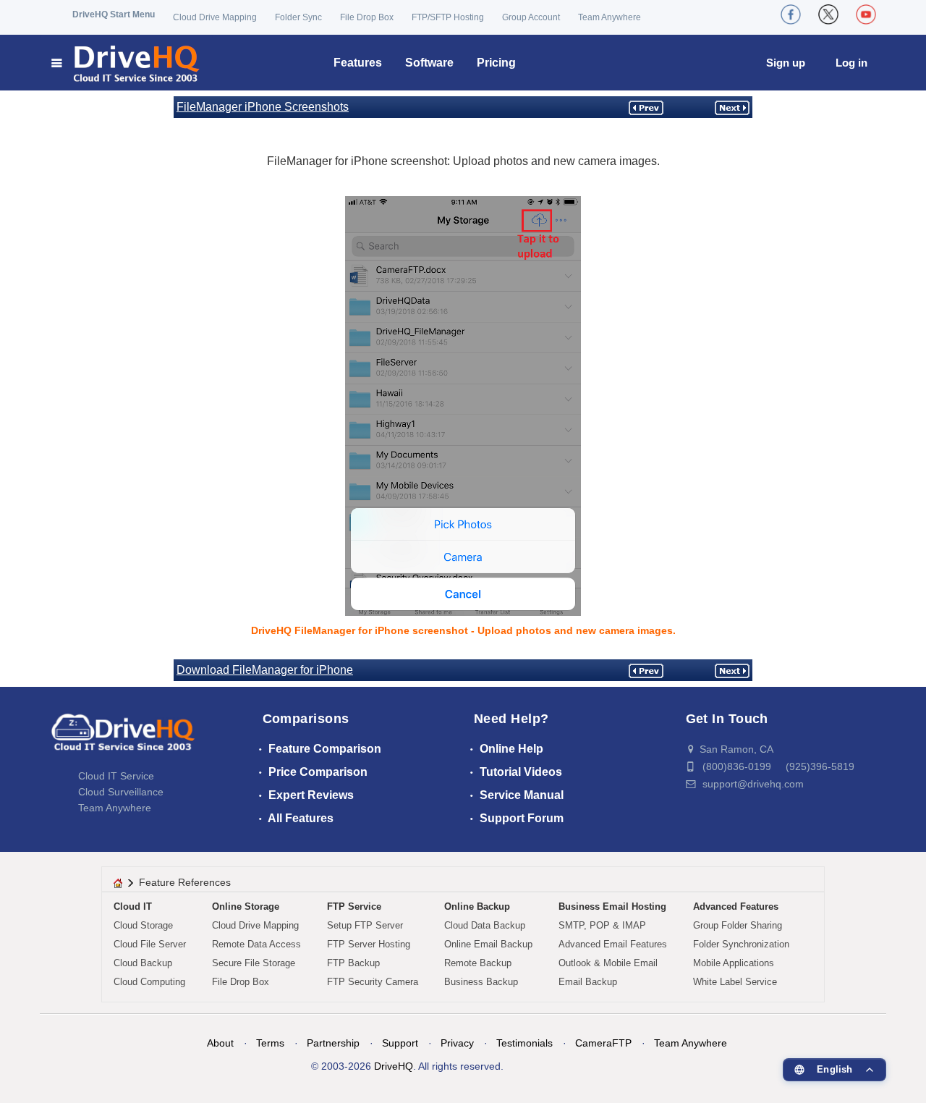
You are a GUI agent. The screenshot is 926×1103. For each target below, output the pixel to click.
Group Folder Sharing (737, 925)
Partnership (333, 1043)
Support (400, 1043)
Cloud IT (133, 906)
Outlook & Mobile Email (608, 963)
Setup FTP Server (365, 925)
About (220, 1043)
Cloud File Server (150, 944)
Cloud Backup (143, 963)
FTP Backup (353, 963)
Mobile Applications (733, 963)
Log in (851, 62)
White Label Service (735, 981)
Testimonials (524, 1043)
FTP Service (354, 906)
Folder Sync (298, 17)
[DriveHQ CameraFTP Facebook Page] (790, 14)
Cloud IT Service (116, 776)
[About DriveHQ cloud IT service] (123, 739)
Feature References (185, 882)
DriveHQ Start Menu (113, 14)
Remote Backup (477, 963)
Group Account (531, 17)
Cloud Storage (143, 925)
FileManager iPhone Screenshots (263, 107)
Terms (270, 1043)
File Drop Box (367, 17)
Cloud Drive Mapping (215, 17)
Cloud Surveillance (120, 792)
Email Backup (587, 981)
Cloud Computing (149, 981)
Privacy (457, 1043)
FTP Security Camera (372, 981)
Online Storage (245, 906)
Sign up (785, 62)
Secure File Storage (253, 963)
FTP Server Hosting (368, 944)
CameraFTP (603, 1043)
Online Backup (477, 906)
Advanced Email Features (612, 944)
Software (429, 62)
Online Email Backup (488, 944)
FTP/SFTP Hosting (448, 17)
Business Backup (481, 981)
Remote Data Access (256, 944)
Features (358, 62)
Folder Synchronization (741, 944)
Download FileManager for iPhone (265, 670)
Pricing (496, 62)
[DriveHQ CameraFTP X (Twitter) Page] (828, 14)
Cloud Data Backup (484, 925)
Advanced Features (735, 906)
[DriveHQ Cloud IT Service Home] (126, 62)
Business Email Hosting (612, 906)
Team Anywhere (609, 17)
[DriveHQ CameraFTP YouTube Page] (866, 14)
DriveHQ (393, 1066)
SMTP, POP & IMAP (602, 925)
